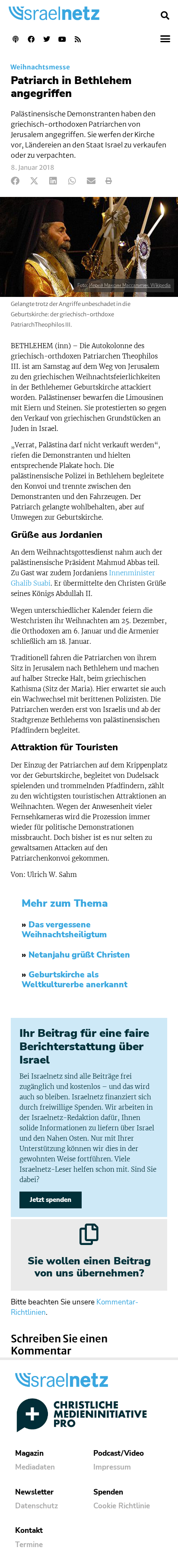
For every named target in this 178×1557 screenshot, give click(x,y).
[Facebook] (31, 39)
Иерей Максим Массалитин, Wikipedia (130, 285)
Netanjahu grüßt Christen (79, 955)
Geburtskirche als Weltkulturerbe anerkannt (74, 979)
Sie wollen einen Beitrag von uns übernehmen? (89, 1267)
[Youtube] (62, 39)
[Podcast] (15, 39)
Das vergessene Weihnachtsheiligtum (64, 929)
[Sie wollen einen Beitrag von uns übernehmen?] (89, 1234)
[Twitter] (47, 39)
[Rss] (78, 39)
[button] (165, 15)
